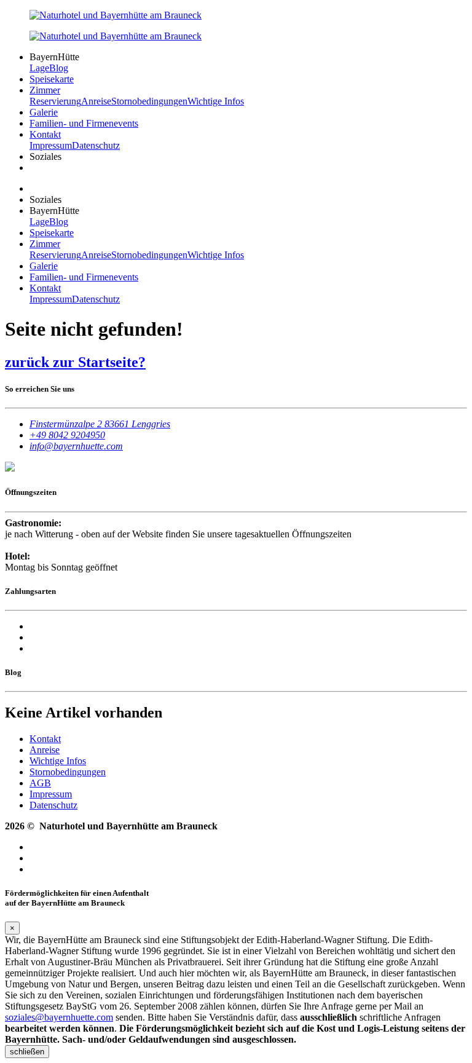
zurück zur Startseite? (75, 362)
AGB (40, 783)
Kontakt (45, 134)
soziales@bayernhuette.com (59, 1017)
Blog (58, 68)
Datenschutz (96, 145)
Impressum (51, 145)
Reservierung (55, 101)
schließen (27, 1051)
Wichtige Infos (215, 101)
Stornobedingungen (149, 101)
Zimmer (45, 90)
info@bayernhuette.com (76, 446)
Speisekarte (52, 79)
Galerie (44, 112)
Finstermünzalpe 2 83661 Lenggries (100, 424)
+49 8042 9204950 (67, 435)
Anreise (96, 101)
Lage (39, 68)
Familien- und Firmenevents (84, 123)
